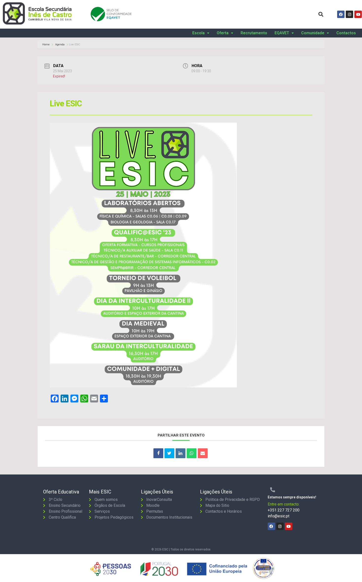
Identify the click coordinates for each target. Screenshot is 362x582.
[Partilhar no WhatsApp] (192, 453)
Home (46, 44)
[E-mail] (203, 453)
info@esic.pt (278, 516)
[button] (201, 33)
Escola (198, 33)
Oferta (223, 33)
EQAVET (282, 33)
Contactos (346, 33)
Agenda (60, 44)
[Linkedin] (180, 453)
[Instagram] (349, 14)
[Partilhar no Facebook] (158, 453)
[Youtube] (358, 14)
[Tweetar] (169, 453)
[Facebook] (341, 14)
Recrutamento (254, 33)
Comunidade (312, 33)
